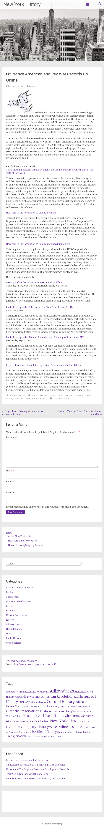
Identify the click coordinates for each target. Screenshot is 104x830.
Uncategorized (14, 642)
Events (9, 606)
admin (32, 86)
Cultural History (61, 701)
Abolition (10, 691)
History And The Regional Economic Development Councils (37, 769)
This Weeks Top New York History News (27, 774)
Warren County (54, 736)
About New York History (21, 536)
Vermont (43, 736)
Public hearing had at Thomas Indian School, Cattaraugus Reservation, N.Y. (45, 337)
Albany (18, 697)
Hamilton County (83, 707)
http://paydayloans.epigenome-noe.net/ (35, 664)
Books (9, 592)
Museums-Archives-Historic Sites (47, 716)
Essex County (15, 706)
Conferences (13, 596)
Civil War (24, 702)
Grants (72, 707)
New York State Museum (85, 722)
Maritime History (85, 711)
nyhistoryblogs (18, 727)
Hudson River (49, 711)
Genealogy (64, 707)
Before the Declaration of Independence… (28, 760)
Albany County (31, 696)
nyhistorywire (44, 726)
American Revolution (41, 395)
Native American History (64, 395)
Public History (13, 638)
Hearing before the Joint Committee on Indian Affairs (34, 282)
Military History (17, 395)
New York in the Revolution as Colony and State (31, 212)
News (9, 633)
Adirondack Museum (37, 691)
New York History (22, 4)
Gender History (50, 706)
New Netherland (40, 721)
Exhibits (10, 610)
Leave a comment (61, 398)
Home (9, 532)
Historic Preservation (17, 615)
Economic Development (19, 601)
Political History (39, 398)
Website (10, 492)
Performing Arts (12, 732)
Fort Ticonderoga (33, 707)
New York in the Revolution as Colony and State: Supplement (38, 244)
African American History (19, 587)
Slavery (78, 732)
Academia (21, 691)
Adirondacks (62, 691)
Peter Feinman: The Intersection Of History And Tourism (36, 778)
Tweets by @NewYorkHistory (21, 661)
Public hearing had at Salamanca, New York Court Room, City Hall (40, 307)
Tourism (86, 732)
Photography (25, 732)
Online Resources (22, 398)
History (10, 619)
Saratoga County (65, 732)
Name (10, 470)
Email (10, 481)
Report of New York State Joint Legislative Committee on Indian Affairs (43, 365)
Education (82, 702)
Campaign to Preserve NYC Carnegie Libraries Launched (35, 764)
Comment (12, 437)
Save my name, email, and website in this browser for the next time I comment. (47, 506)
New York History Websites (22, 540)
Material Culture (14, 716)
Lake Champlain (68, 711)
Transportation (16, 736)
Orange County (89, 727)
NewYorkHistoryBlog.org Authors (25, 545)
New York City (63, 721)
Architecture (82, 696)
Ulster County (33, 736)
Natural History (14, 629)
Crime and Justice (38, 702)
